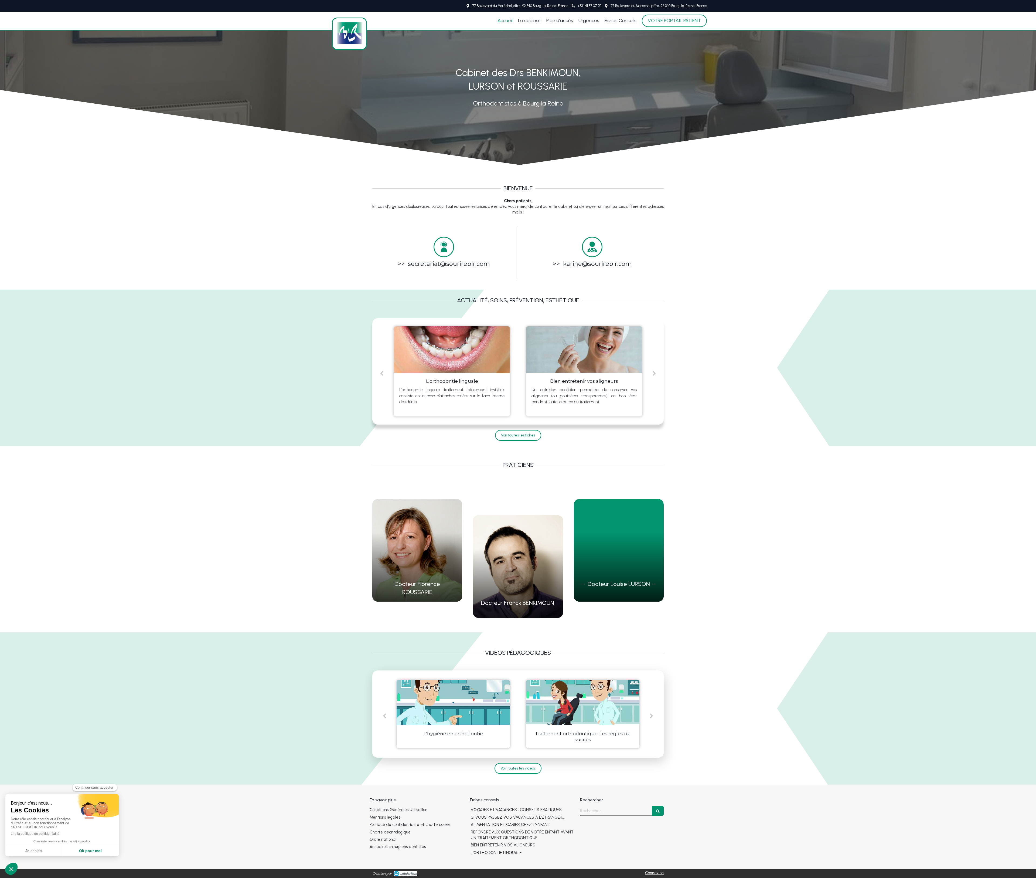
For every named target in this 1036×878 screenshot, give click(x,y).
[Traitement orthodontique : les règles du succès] (453, 702)
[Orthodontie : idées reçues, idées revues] (582, 702)
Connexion (654, 872)
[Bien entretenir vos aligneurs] (452, 349)
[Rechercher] (658, 811)
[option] (452, 371)
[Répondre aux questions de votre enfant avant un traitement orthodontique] (584, 349)
